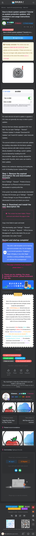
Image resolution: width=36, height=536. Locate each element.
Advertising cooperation (14, 509)
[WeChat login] (19, 470)
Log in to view (18, 38)
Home (4, 7)
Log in (12, 461)
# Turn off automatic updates (23, 361)
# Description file (20, 358)
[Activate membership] (33, 511)
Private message (29, 23)
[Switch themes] (33, 524)
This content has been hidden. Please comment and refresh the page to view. (18, 214)
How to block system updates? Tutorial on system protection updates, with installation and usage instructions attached (17, 15)
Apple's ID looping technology (14, 7)
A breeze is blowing (15, 394)
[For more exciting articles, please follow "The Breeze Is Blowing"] (18, 284)
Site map (21, 506)
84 (17, 397)
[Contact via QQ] (33, 516)
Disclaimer (24, 509)
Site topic (27, 506)
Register (25, 461)
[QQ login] (16, 470)
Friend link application (11, 506)
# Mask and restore (8, 361)
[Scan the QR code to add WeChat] (33, 520)
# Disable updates (8, 358)
